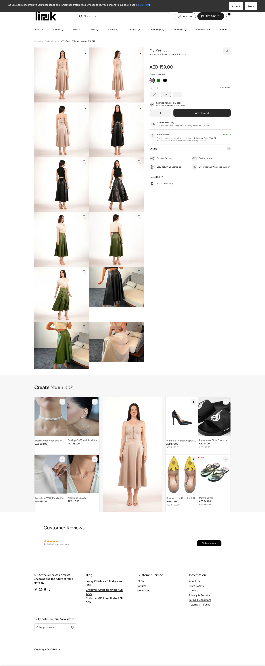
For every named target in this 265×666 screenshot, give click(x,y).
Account (188, 16)
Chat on (164, 183)
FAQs (140, 581)
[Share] (227, 51)
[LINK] (45, 16)
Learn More (143, 4)
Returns (141, 585)
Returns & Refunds (199, 604)
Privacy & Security (199, 595)
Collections (50, 41)
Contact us (143, 590)
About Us (194, 581)
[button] (210, 16)
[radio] (152, 80)
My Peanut (158, 50)
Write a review (209, 543)
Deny (251, 6)
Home (37, 41)
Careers (193, 590)
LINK (59, 649)
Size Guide (224, 88)
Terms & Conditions (200, 599)
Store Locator (197, 585)
